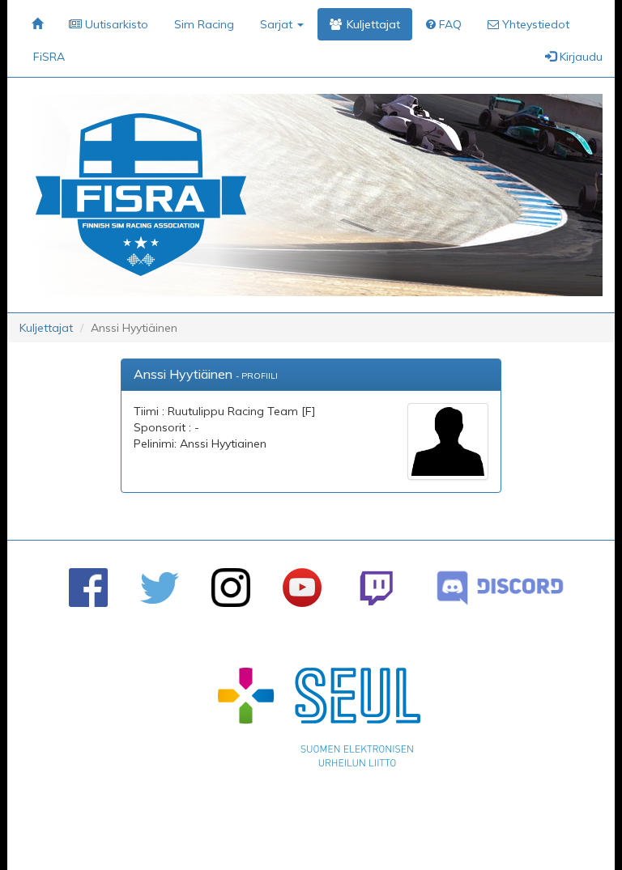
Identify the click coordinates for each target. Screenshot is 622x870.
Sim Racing (204, 24)
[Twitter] (159, 588)
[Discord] (500, 588)
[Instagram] (230, 587)
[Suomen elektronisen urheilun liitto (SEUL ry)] (319, 721)
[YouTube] (302, 587)
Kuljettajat (46, 327)
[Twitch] (376, 588)
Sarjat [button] (278, 24)
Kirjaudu (579, 56)
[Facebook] (88, 587)
